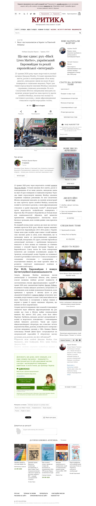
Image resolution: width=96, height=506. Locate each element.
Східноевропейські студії (69, 107)
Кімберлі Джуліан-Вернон (30, 52)
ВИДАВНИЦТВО (76, 29)
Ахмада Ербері (38, 295)
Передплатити (45, 14)
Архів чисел (70, 183)
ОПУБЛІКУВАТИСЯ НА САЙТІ (38, 496)
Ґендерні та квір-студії (68, 94)
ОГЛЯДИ (23, 29)
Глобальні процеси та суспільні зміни (38, 405)
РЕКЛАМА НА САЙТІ (20, 496)
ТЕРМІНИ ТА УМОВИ (30, 493)
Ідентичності (65, 89)
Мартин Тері (59, 475)
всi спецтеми (70, 239)
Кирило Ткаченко (71, 345)
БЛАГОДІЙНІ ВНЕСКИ (58, 493)
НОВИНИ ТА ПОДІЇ (43, 29)
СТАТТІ (17, 29)
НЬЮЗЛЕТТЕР (55, 496)
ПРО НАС (17, 493)
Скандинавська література (69, 98)
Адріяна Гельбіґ (72, 48)
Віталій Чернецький (75, 473)
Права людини (47, 408)
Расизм (17, 411)
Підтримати (56, 14)
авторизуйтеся (21, 376)
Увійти (64, 14)
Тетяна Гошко (31, 482)
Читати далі (20, 176)
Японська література (67, 103)
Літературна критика (67, 112)
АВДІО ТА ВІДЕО (32, 29)
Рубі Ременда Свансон (20, 466)
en (19, 14)
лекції (68, 374)
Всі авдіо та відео (70, 387)
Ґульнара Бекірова (46, 475)
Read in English (39, 105)
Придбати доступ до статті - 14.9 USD (25, 381)
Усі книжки (63, 440)
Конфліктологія (36, 408)
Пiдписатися (70, 139)
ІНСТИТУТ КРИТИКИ (64, 29)
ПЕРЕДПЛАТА (44, 493)
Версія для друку (50, 417)
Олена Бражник (70, 306)
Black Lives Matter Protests (22, 408)
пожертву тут (48, 6)
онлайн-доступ (62, 4)
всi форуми (70, 218)
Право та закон (25, 411)
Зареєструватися (72, 14)
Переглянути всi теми (70, 117)
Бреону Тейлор (51, 285)
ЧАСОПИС (53, 29)
